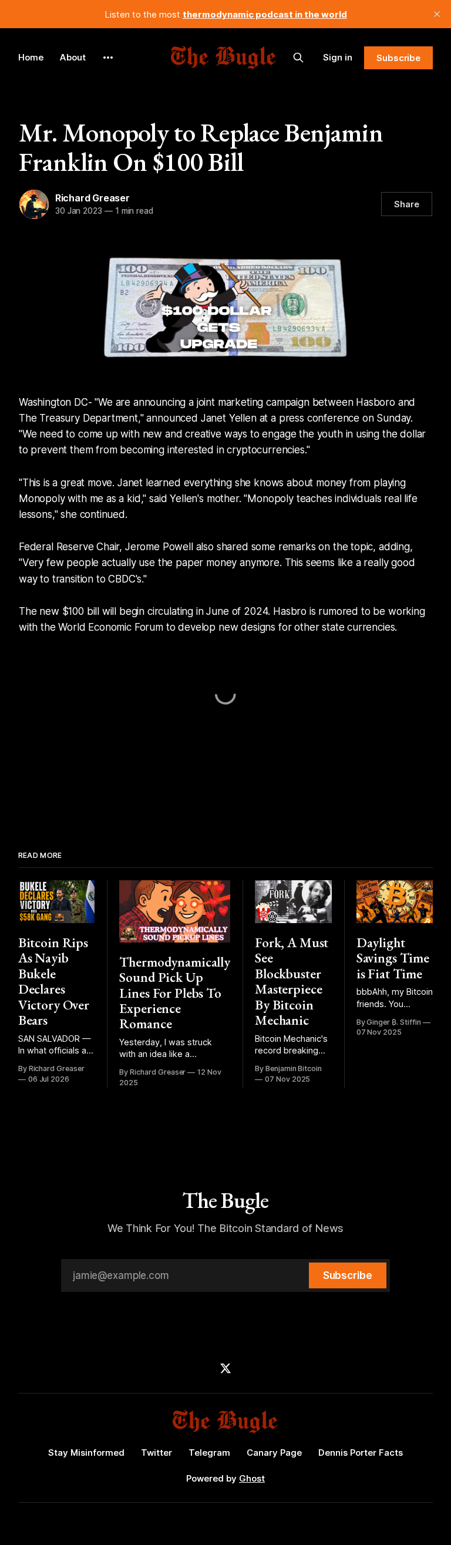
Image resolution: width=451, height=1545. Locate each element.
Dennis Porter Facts (360, 1452)
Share (406, 204)
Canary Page (274, 1452)
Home (30, 57)
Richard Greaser (92, 198)
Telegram (209, 1452)
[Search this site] (298, 57)
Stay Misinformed (86, 1452)
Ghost (252, 1478)
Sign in (337, 57)
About (73, 57)
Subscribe (398, 57)
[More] (108, 57)
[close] (437, 14)
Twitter (156, 1452)
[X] (225, 1368)
